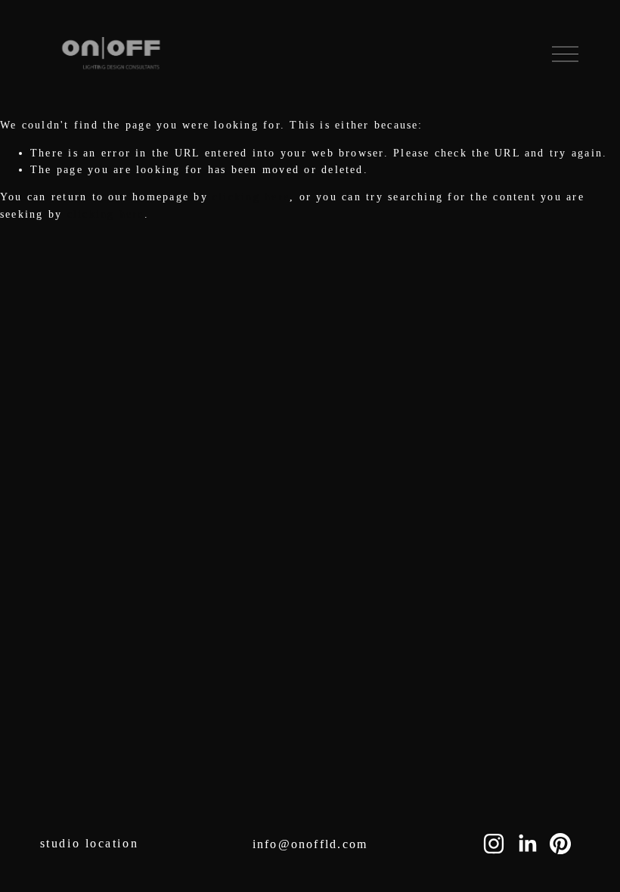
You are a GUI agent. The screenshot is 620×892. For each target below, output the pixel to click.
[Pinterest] (560, 843)
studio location (89, 843)
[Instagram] (493, 843)
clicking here (251, 197)
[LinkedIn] (527, 843)
